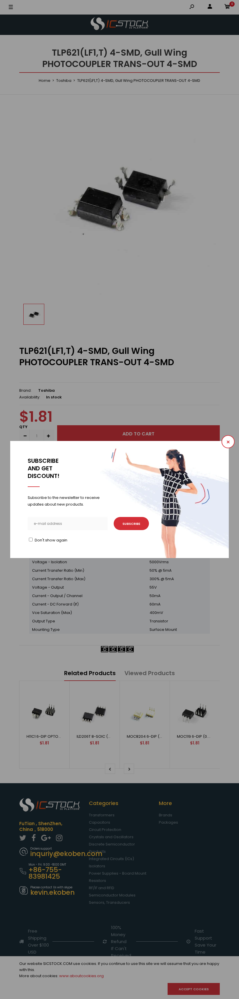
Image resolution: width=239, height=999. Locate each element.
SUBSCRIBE (131, 523)
